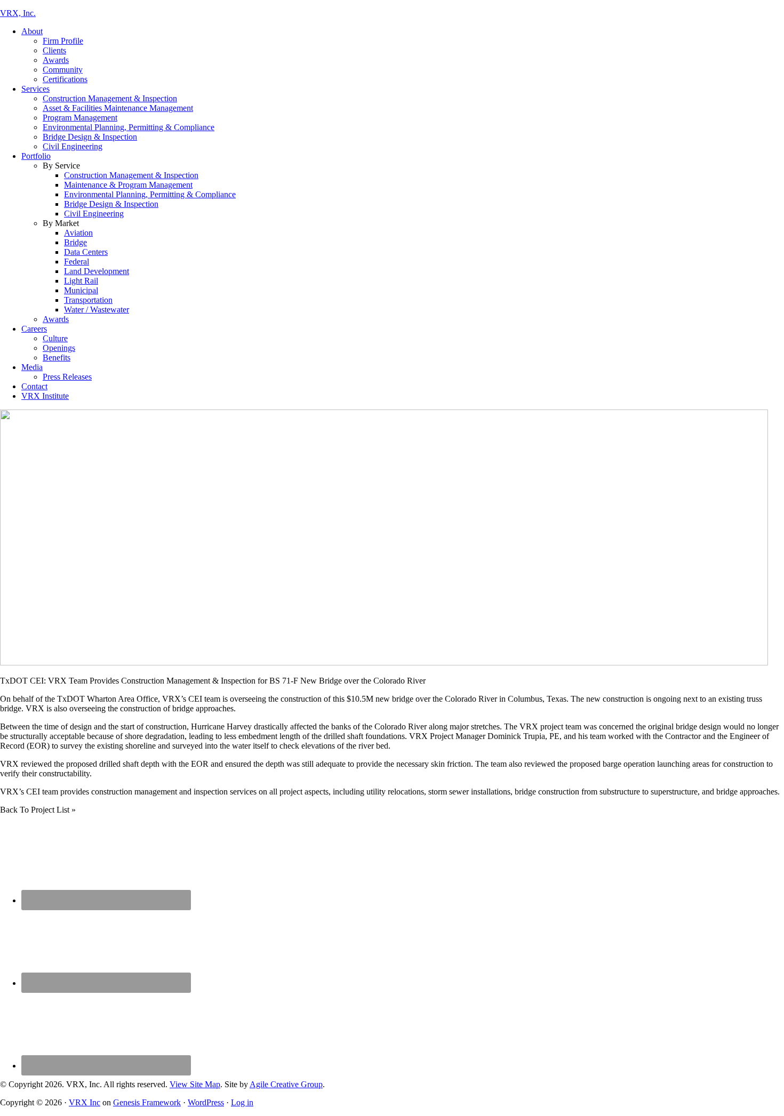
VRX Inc (84, 1102)
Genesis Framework (147, 1102)
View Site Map (195, 1084)
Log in (242, 1102)
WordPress (206, 1102)
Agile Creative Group (286, 1084)
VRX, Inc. (18, 13)
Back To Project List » (38, 809)
